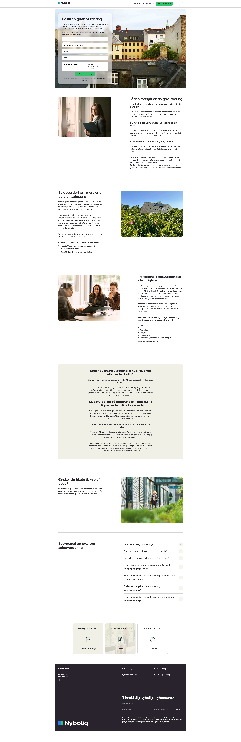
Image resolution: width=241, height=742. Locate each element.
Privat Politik (101, 78)
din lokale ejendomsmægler (170, 168)
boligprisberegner (112, 380)
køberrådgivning (85, 489)
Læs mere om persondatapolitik (154, 726)
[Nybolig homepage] (73, 723)
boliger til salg (70, 494)
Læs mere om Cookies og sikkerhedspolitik (133, 726)
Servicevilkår (85, 80)
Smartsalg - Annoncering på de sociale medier (80, 243)
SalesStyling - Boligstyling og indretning (77, 252)
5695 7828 (90, 64)
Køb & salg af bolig (162, 675)
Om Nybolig (127, 669)
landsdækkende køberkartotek (128, 451)
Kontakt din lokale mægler (148, 341)
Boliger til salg (160, 669)
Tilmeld (178, 709)
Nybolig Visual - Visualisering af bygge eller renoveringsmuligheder (78, 247)
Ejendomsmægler (129, 675)
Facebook (64, 680)
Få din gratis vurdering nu (85, 74)
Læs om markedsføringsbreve (171, 726)
